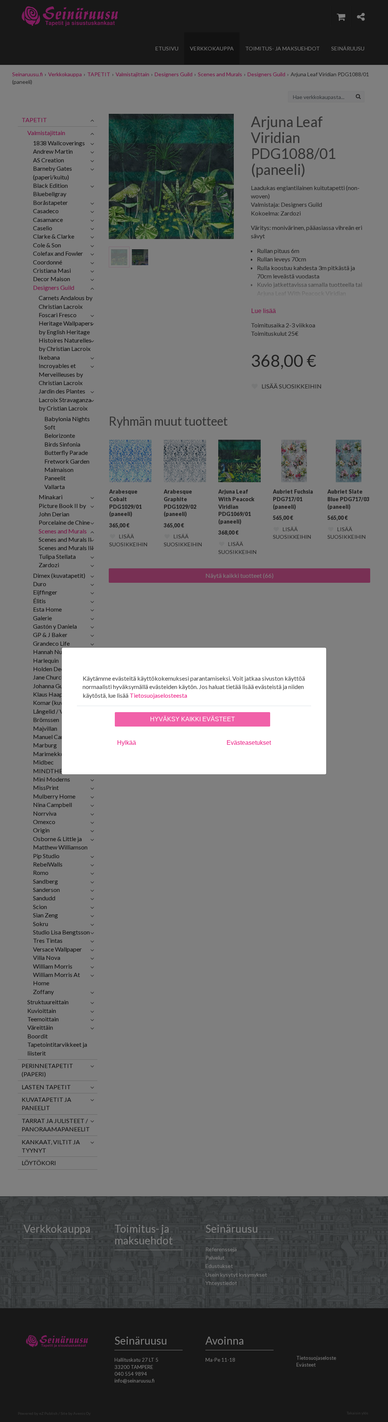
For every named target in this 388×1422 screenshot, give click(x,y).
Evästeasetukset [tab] (249, 742)
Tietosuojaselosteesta (158, 695)
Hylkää (126, 742)
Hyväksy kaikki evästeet (192, 719)
